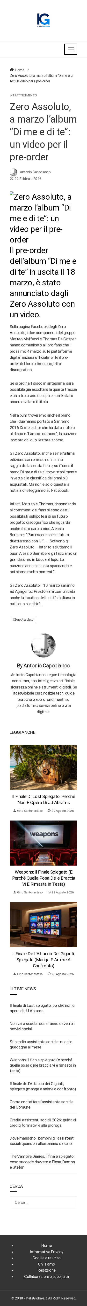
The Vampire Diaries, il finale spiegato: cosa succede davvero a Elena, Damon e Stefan (42, 1161)
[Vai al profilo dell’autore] (43, 645)
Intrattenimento (23, 95)
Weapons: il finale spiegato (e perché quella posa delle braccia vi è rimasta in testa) (43, 878)
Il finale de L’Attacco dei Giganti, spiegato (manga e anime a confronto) (43, 960)
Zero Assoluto (24, 619)
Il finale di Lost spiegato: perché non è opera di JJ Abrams (43, 799)
